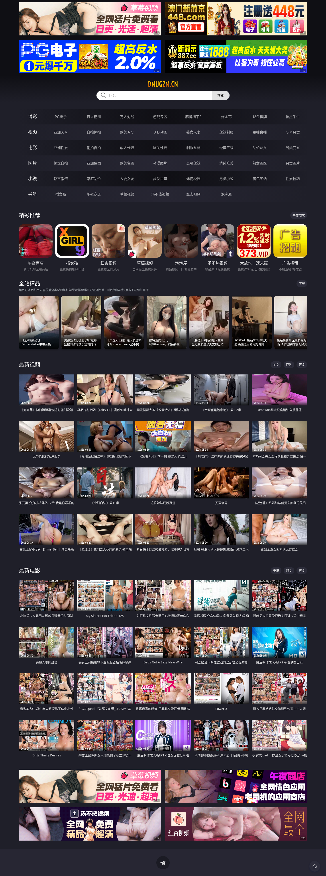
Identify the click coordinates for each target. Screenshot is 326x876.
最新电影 (29, 570)
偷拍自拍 (94, 147)
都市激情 (61, 178)
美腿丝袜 (193, 163)
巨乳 (289, 364)
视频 (32, 132)
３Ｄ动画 (160, 132)
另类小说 (226, 178)
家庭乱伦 (94, 178)
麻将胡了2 (193, 116)
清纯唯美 (226, 163)
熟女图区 (260, 163)
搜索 (220, 95)
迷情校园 (193, 178)
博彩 (32, 117)
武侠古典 (160, 178)
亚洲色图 (94, 163)
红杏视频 (193, 194)
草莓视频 (127, 194)
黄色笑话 (260, 178)
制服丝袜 (193, 147)
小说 (32, 179)
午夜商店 (94, 194)
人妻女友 (127, 178)
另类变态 (293, 147)
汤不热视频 (160, 194)
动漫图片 (160, 163)
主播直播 (260, 132)
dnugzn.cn (163, 84)
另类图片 (293, 163)
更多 (302, 364)
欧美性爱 (160, 147)
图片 (32, 163)
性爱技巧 (293, 178)
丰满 (276, 570)
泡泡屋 (226, 194)
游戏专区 (160, 116)
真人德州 (94, 116)
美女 (276, 364)
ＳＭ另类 (293, 132)
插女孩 (60, 194)
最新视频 (29, 364)
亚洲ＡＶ (61, 132)
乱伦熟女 (260, 147)
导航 (32, 194)
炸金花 (226, 116)
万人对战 (127, 116)
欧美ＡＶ (127, 132)
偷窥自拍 (61, 163)
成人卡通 (127, 147)
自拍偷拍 (94, 132)
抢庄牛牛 (293, 116)
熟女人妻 (193, 132)
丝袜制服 (226, 132)
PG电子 (61, 116)
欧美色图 (127, 163)
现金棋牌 (260, 116)
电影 (32, 148)
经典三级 (226, 147)
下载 (302, 283)
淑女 (289, 570)
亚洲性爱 (61, 147)
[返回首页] (314, 866)
